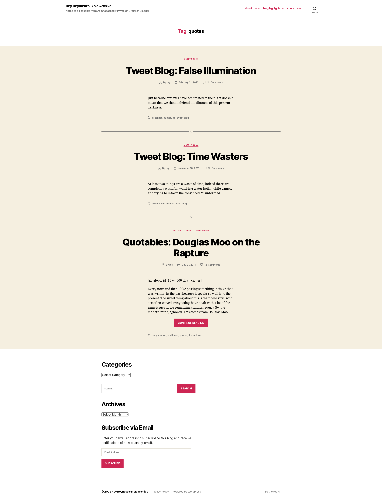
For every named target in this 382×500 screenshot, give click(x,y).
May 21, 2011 (188, 264)
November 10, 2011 (188, 168)
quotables (191, 59)
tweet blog (183, 117)
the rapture (194, 335)
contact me (294, 8)
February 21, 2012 (188, 82)
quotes (167, 117)
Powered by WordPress (186, 491)
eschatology (182, 230)
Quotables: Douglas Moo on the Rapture (191, 247)
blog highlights (272, 8)
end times (172, 335)
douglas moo (159, 335)
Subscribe (112, 463)
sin (173, 117)
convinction (158, 203)
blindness (157, 117)
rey (168, 82)
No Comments (215, 82)
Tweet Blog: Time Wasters (191, 156)
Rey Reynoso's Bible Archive (88, 6)
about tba (251, 8)
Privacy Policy (160, 491)
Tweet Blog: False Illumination (191, 70)
